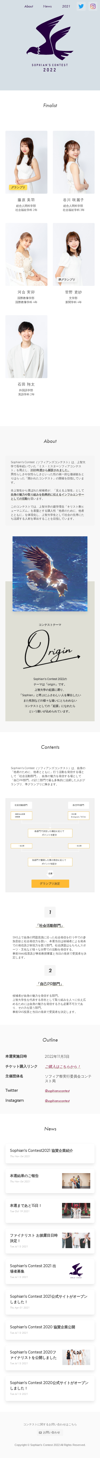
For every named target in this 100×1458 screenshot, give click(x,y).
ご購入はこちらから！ (63, 1066)
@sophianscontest (57, 1090)
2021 (66, 6)
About (28, 6)
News (47, 6)
